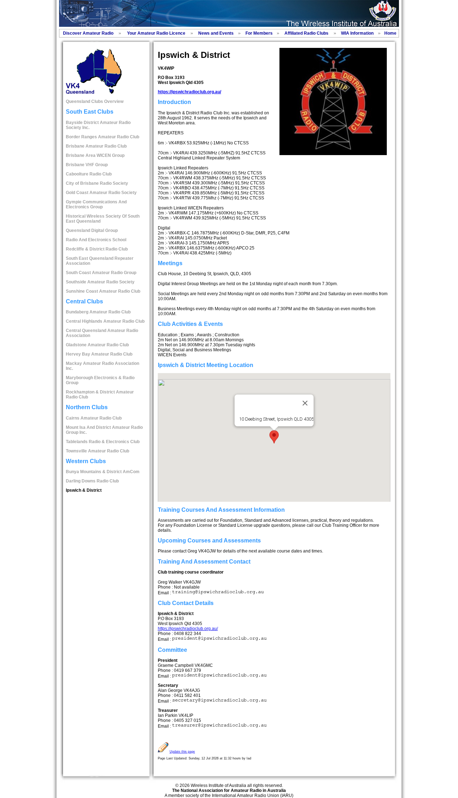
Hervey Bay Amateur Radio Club (99, 354)
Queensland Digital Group (92, 230)
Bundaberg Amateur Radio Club (98, 311)
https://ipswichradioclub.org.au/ (189, 91)
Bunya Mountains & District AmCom (103, 471)
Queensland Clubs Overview (94, 101)
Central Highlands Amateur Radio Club (105, 321)
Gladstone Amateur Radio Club (97, 344)
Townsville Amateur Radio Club (97, 450)
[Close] (304, 403)
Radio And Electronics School (96, 239)
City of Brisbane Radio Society (97, 183)
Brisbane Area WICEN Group (95, 155)
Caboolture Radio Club (89, 174)
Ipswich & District (84, 490)
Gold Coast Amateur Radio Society (101, 192)
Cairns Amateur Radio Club (94, 418)
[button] (274, 436)
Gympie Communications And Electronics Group (96, 204)
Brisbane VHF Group (87, 164)
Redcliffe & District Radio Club (97, 249)
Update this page (182, 751)
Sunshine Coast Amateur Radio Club (103, 291)
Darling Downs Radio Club (92, 481)
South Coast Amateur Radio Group (101, 272)
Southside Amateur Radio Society (100, 281)
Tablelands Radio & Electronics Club (103, 441)
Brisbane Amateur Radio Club (96, 146)
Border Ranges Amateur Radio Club (102, 136)
